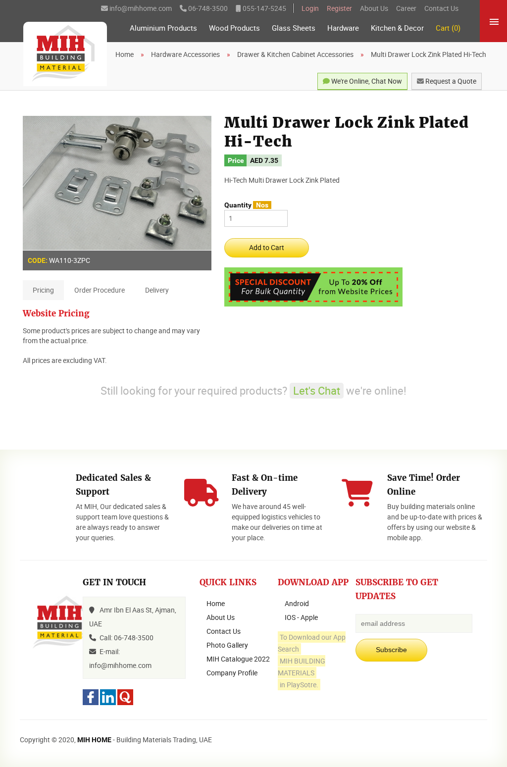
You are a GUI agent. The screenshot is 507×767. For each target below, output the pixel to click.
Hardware (343, 28)
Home (215, 603)
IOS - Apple (301, 617)
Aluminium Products (163, 28)
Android (297, 603)
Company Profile (231, 672)
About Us (374, 8)
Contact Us (441, 8)
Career (406, 8)
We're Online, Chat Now (366, 81)
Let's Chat (316, 390)
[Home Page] (65, 54)
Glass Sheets (293, 28)
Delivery (157, 290)
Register (339, 8)
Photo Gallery (227, 645)
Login (310, 8)
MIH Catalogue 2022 (238, 659)
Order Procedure (99, 290)
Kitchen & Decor (397, 28)
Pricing (43, 290)
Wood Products (234, 28)
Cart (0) (448, 28)
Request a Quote (450, 81)
